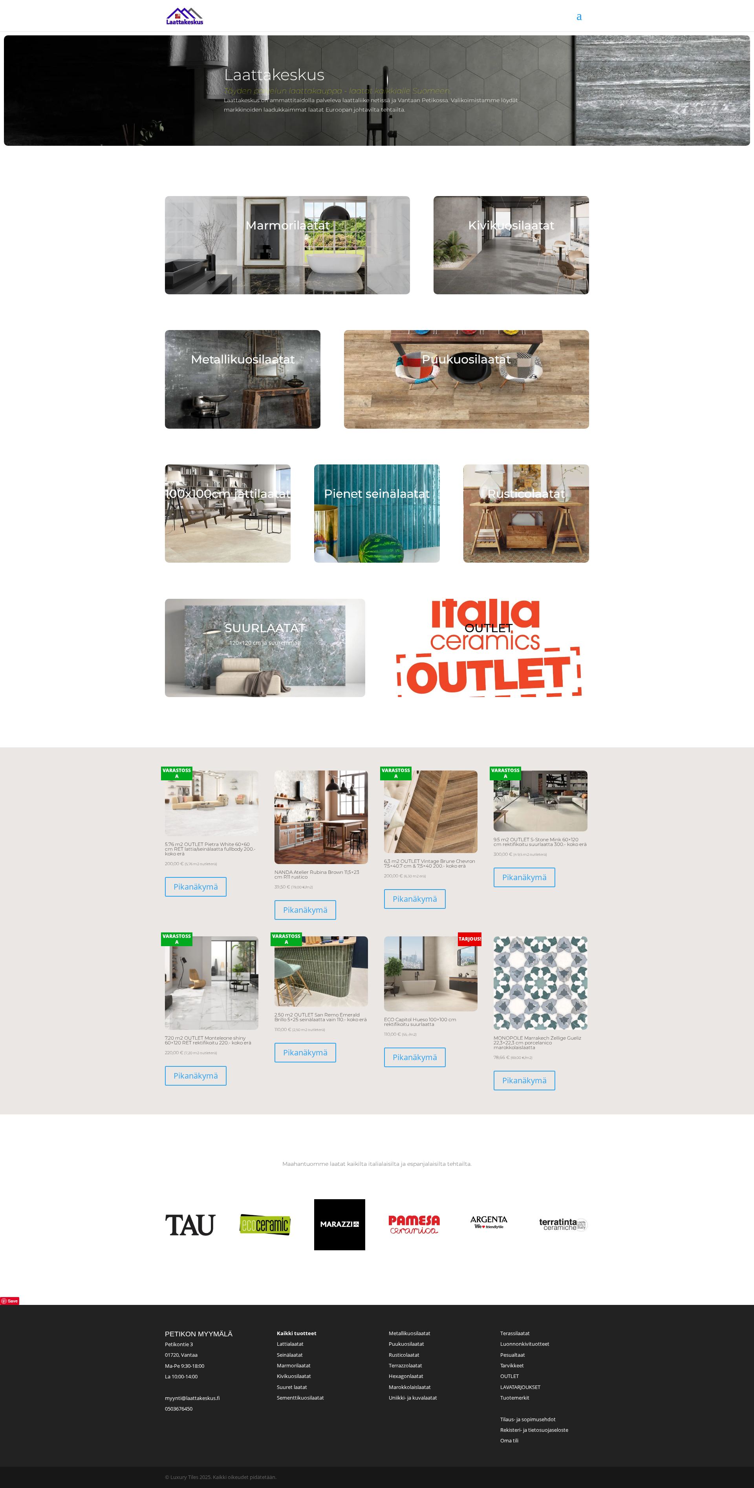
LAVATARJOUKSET (520, 1387)
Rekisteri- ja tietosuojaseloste (534, 1429)
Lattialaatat (290, 1343)
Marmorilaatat (294, 1365)
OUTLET (509, 1376)
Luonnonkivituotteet (524, 1343)
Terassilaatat (515, 1333)
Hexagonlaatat (406, 1376)
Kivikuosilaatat (294, 1376)
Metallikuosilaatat (409, 1333)
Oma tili (509, 1440)
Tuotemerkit (514, 1397)
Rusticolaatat (404, 1354)
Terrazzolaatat (405, 1365)
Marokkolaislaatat (410, 1387)
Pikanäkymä (196, 886)
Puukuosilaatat (406, 1343)
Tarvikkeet (512, 1365)
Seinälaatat (290, 1354)
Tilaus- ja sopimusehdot (528, 1419)
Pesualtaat (512, 1354)
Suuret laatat (292, 1387)
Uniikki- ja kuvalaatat (413, 1397)
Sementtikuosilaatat (300, 1397)
